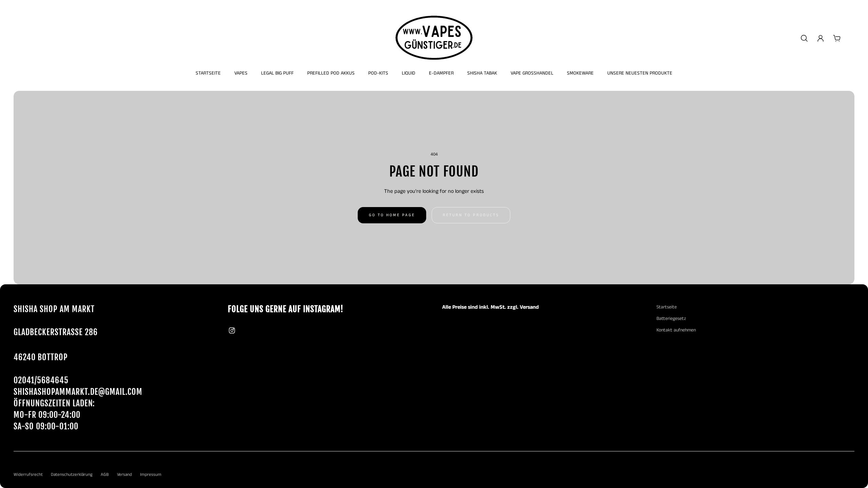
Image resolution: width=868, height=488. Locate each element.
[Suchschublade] (804, 38)
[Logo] (434, 38)
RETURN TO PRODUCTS (471, 215)
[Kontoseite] (820, 38)
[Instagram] (231, 330)
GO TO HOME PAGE (392, 215)
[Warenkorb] (837, 38)
